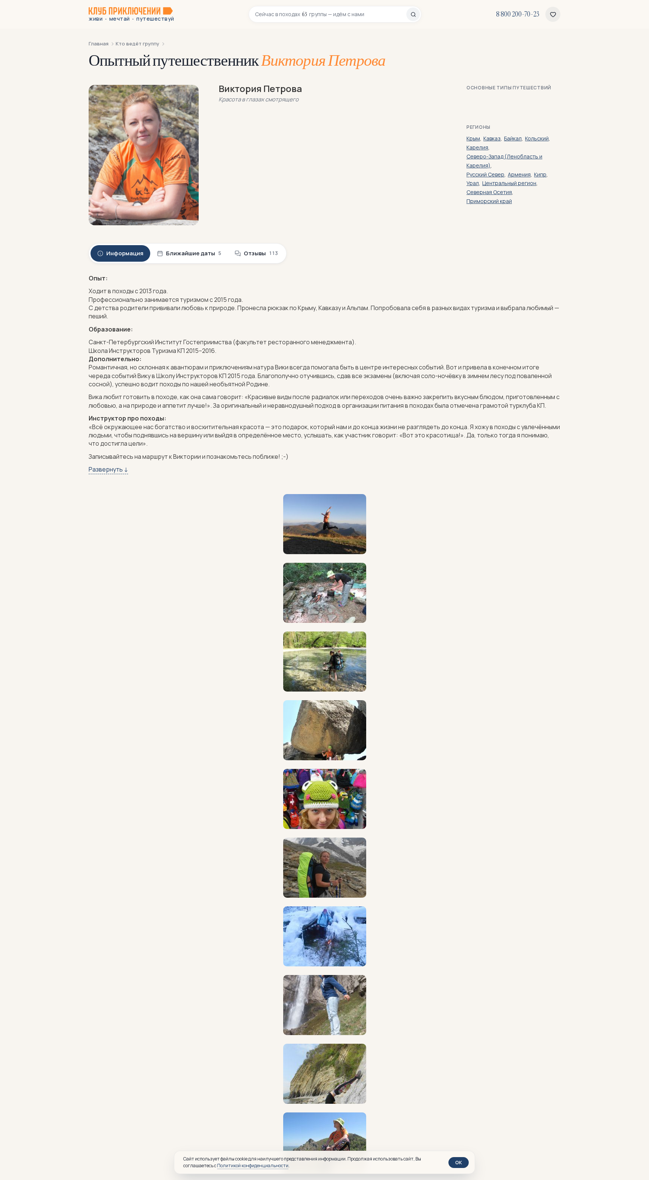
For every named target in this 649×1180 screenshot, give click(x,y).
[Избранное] (552, 14)
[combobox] (330, 14)
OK (458, 1162)
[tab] (120, 253)
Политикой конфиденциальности (252, 1165)
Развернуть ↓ (108, 469)
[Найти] (413, 14)
